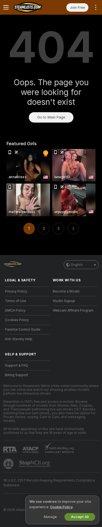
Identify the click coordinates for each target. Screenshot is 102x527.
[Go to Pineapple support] (9, 464)
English (77, 265)
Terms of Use (15, 301)
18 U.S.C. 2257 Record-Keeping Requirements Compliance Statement (49, 483)
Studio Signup (64, 301)
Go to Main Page (51, 117)
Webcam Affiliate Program (73, 310)
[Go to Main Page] (31, 7)
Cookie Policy (61, 507)
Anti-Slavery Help (18, 339)
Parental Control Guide (22, 329)
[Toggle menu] (6, 7)
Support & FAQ (16, 365)
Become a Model (66, 291)
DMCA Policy (15, 310)
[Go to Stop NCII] (35, 464)
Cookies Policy (17, 320)
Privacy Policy (16, 291)
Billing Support (16, 375)
